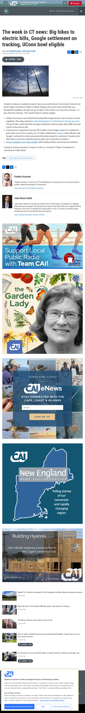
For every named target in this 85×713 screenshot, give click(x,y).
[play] (6, 11)
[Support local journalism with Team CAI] (42, 246)
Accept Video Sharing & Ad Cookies (19, 706)
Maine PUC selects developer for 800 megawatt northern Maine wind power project (50, 592)
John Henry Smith (28, 51)
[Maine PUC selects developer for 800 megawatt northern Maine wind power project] (9, 596)
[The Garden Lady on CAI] (42, 313)
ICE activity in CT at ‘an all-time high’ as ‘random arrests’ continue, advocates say (48, 653)
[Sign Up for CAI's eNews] (42, 398)
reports (60, 133)
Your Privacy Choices (61, 706)
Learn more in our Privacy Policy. (52, 700)
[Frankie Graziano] (7, 180)
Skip (43, 706)
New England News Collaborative (21, 158)
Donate (76, 3)
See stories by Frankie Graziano (29, 188)
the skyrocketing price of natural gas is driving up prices (55, 121)
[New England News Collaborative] (42, 483)
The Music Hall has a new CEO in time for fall (35, 620)
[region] (40, 690)
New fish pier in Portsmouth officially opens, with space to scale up (44, 606)
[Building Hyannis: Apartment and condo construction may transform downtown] (42, 555)
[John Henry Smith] (7, 201)
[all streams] (81, 11)
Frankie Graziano (15, 51)
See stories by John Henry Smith (29, 214)
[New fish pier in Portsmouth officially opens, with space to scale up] (9, 610)
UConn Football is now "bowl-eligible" (22, 142)
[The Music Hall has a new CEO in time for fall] (9, 624)
